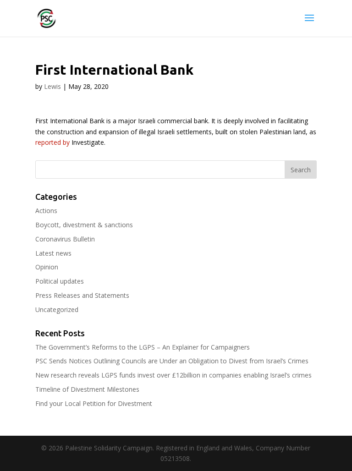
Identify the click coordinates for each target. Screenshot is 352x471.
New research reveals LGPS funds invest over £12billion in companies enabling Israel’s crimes (173, 375)
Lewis (52, 86)
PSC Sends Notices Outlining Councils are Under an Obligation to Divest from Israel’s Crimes (171, 360)
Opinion (46, 267)
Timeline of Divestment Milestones (87, 389)
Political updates (59, 281)
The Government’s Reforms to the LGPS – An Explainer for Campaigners (142, 347)
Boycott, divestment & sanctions (84, 224)
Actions (46, 210)
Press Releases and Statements (82, 295)
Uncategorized (56, 309)
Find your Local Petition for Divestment (93, 403)
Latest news (53, 253)
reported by (52, 142)
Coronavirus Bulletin (65, 239)
